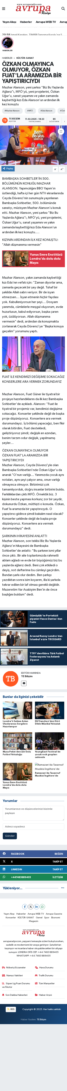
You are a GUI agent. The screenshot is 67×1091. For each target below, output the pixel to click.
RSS (12, 1009)
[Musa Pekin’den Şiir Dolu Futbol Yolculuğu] (17, 741)
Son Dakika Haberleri (16, 995)
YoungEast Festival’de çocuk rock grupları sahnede (47, 754)
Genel (39, 917)
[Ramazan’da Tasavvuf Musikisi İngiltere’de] (49, 767)
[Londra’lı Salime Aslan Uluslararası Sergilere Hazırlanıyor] (17, 710)
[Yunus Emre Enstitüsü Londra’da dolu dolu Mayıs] (17, 771)
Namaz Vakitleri (15, 975)
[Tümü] (62, 888)
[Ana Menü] (3, 8)
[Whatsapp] (42, 906)
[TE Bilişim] (10, 678)
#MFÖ (30, 111)
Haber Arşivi (45, 995)
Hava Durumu (46, 967)
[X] (30, 906)
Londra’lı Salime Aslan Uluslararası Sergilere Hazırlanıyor (15, 724)
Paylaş (10, 168)
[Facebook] (24, 906)
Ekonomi (55, 917)
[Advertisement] (33, 1057)
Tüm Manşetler (47, 983)
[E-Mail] (24, 683)
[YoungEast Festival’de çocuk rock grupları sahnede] (49, 741)
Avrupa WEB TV (46, 22)
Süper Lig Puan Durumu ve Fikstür (16, 985)
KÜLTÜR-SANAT (25, 58)
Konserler (11, 917)
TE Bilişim (27, 676)
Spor (46, 917)
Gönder (10, 836)
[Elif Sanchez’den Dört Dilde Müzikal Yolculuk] (49, 710)
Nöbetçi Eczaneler (16, 967)
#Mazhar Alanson (12, 111)
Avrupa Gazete (54, 914)
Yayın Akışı (9, 22)
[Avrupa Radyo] (33, 9)
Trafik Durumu (46, 975)
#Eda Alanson (46, 111)
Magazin (33, 921)
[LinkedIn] (36, 906)
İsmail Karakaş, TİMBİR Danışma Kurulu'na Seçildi (33, 31)
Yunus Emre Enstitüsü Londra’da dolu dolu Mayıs (15, 785)
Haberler (26, 22)
